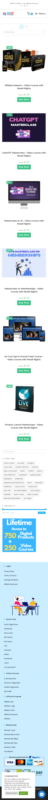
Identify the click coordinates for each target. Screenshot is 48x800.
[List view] (26, 27)
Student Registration (11, 687)
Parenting (8, 487)
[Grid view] (21, 27)
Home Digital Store (11, 624)
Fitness (31, 471)
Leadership (23, 475)
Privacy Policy (9, 571)
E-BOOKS (35, 467)
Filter (41, 513)
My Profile (7, 691)
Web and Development (12, 498)
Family (22, 471)
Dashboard (8, 629)
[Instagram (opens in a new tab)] (27, 6)
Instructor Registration (12, 683)
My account (8, 633)
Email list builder (10, 471)
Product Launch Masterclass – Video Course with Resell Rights (24, 426)
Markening (8, 479)
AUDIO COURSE (9, 463)
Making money (35, 475)
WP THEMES (27, 498)
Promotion (32, 487)
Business (31, 463)
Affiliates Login (9, 706)
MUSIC (29, 483)
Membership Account (12, 734)
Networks (39, 483)
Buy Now (24, 99)
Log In (6, 663)
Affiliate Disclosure (11, 584)
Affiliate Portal (9, 710)
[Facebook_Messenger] (42, 794)
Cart (5, 646)
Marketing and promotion (14, 483)
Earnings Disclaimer (11, 580)
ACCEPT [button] (23, 793)
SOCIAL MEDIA (35, 491)
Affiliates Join (9, 702)
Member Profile (9, 747)
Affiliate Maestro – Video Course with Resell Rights (24, 87)
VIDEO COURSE (19, 494)
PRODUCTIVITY (20, 487)
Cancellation (8, 751)
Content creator (21, 467)
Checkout (7, 650)
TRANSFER (7, 494)
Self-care (7, 491)
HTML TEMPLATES (10, 475)
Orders (6, 654)
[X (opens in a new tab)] (21, 6)
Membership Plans (11, 743)
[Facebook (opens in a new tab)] (24, 6)
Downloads (8, 658)
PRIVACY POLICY (11, 793)
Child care (8, 467)
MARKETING (19, 479)
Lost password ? (10, 667)
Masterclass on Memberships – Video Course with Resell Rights (24, 290)
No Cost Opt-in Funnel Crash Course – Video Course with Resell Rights (24, 358)
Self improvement (20, 491)
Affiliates (7, 719)
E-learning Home (10, 678)
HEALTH (39, 471)
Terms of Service (10, 575)
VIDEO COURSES (32, 494)
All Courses (8, 641)
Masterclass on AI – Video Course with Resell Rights (24, 222)
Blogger (21, 463)
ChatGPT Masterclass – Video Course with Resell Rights (24, 154)
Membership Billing (11, 739)
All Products (8, 637)
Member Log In (9, 730)
